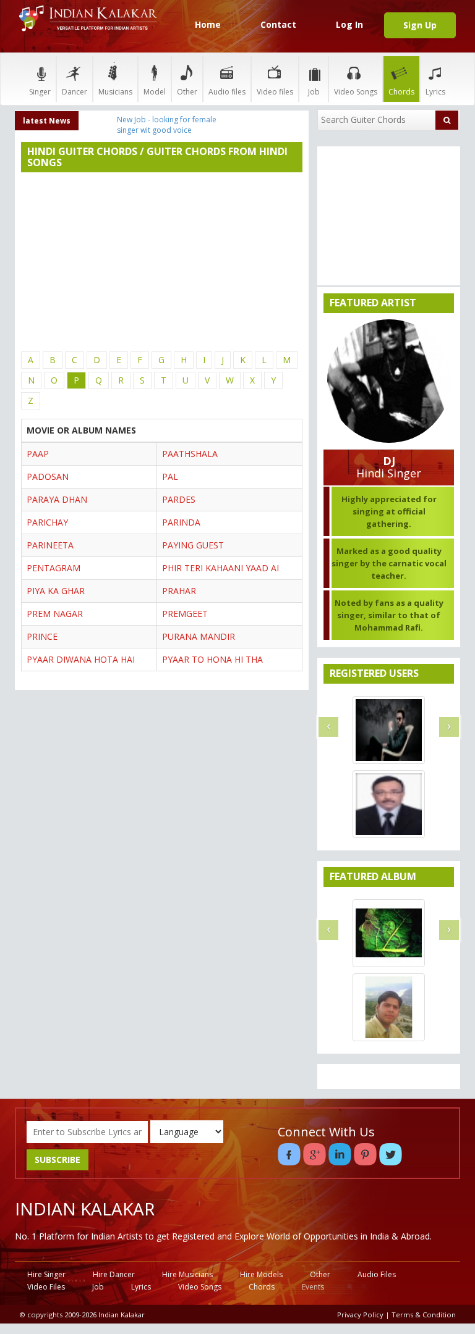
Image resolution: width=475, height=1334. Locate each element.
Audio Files (376, 1274)
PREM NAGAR (55, 613)
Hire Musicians (187, 1274)
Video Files (46, 1287)
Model (154, 91)
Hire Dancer (114, 1274)
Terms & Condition (424, 1314)
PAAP (38, 453)
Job (314, 91)
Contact (278, 24)
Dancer (74, 91)
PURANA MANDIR (198, 636)
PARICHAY (47, 522)
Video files (275, 91)
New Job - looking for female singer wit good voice (166, 124)
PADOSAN (48, 476)
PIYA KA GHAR (56, 591)
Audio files (227, 91)
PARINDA (181, 522)
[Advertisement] (161, 261)
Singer (40, 91)
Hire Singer (46, 1274)
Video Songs (355, 91)
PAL (170, 476)
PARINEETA (50, 545)
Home (208, 24)
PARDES (178, 499)
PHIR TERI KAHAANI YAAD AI (220, 568)
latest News (47, 120)
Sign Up (420, 25)
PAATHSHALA (190, 453)
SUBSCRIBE (57, 1159)
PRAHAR (179, 591)
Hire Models (261, 1274)
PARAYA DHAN (57, 499)
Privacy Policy (360, 1314)
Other (187, 91)
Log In (349, 24)
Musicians (115, 91)
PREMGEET (185, 613)
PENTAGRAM (53, 568)
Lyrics (435, 91)
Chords (401, 91)
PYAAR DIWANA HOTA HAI (81, 659)
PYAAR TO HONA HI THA (212, 659)
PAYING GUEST (193, 545)
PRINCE (42, 636)
